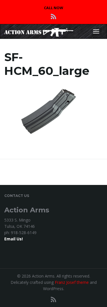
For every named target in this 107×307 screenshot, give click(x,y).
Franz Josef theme (72, 282)
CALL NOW (53, 7)
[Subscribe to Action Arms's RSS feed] (53, 16)
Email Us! (13, 239)
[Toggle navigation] (96, 31)
